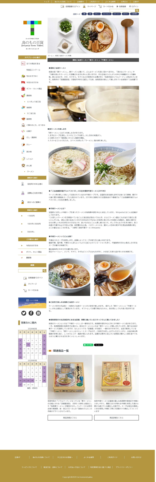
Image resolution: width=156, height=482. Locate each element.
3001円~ (31, 232)
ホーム (50, 56)
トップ (46, 1)
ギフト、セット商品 (34, 252)
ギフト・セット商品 (34, 88)
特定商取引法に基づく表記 (100, 467)
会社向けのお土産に (35, 184)
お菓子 (29, 131)
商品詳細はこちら (70, 418)
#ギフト (125, 14)
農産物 (29, 95)
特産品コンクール (33, 70)
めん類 (29, 165)
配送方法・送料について (53, 467)
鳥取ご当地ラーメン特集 (63, 56)
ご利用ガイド (94, 1)
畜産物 (29, 119)
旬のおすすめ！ (32, 76)
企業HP (136, 1)
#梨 (90, 14)
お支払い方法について (76, 467)
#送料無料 (134, 14)
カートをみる (108, 6)
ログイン (135, 6)
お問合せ (124, 1)
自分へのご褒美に (34, 202)
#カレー (97, 14)
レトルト (29, 159)
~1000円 (31, 216)
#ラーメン (117, 14)
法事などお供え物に (35, 193)
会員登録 (122, 6)
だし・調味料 (31, 137)
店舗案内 (80, 1)
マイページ (91, 6)
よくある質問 (110, 1)
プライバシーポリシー (124, 467)
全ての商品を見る (33, 63)
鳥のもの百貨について (63, 1)
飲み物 (29, 152)
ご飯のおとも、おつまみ (35, 125)
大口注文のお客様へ (65, 457)
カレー (29, 144)
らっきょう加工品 (34, 101)
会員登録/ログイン (73, 6)
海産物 (29, 107)
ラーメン (30, 171)
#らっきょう (106, 14)
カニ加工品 (31, 113)
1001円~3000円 (34, 224)
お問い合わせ (136, 457)
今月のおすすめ (32, 82)
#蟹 (84, 14)
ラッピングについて (29, 467)
